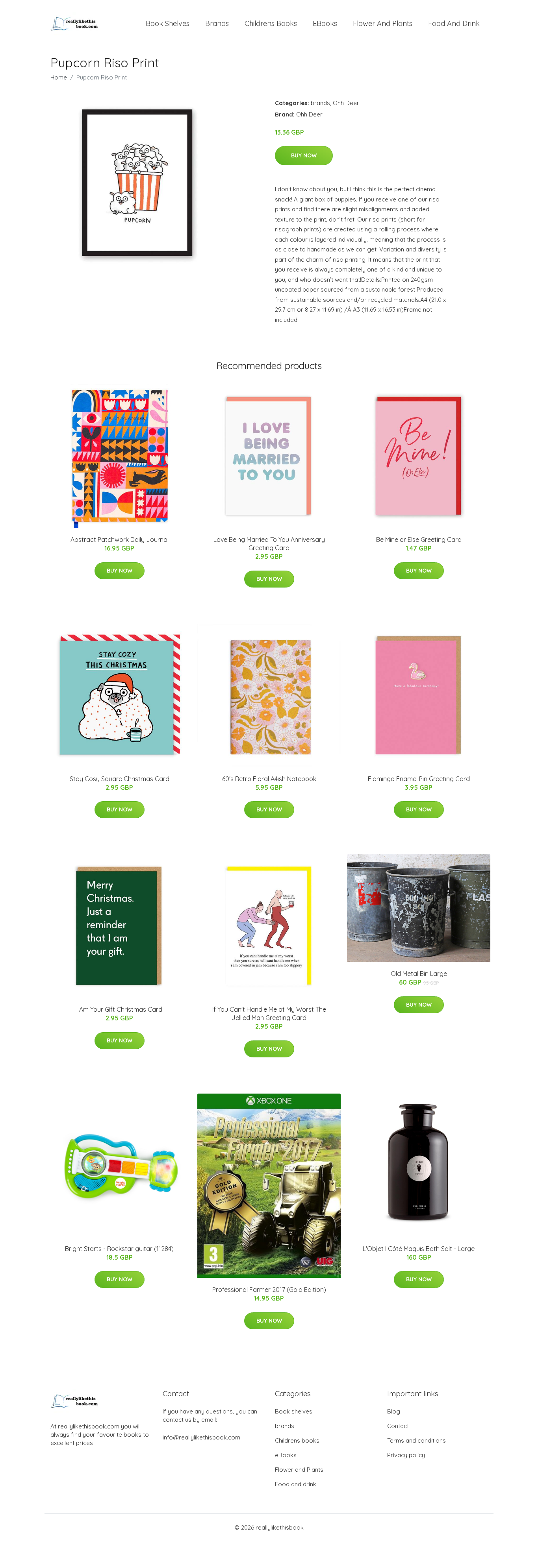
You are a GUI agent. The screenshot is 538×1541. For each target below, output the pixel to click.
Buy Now (304, 155)
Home (58, 77)
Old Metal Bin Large (419, 973)
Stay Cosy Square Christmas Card (119, 779)
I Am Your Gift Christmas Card (119, 1009)
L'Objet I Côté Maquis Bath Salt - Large (419, 1249)
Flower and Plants (382, 23)
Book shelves (167, 23)
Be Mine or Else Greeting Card (419, 539)
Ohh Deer (346, 103)
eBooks (325, 23)
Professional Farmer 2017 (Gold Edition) (269, 1289)
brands (217, 23)
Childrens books (271, 23)
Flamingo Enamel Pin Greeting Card (419, 779)
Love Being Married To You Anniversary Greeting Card (269, 544)
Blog (393, 1411)
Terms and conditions (416, 1440)
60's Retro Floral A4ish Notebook (269, 779)
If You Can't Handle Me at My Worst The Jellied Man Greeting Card (269, 1013)
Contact (398, 1426)
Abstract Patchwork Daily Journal (119, 539)
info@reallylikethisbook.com (201, 1437)
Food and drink (454, 23)
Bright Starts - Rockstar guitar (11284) (119, 1249)
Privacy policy (406, 1455)
